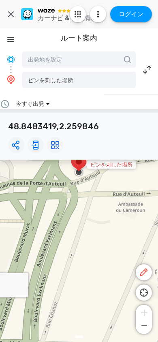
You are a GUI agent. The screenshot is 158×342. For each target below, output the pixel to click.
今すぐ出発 (30, 103)
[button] (79, 80)
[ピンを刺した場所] (78, 166)
